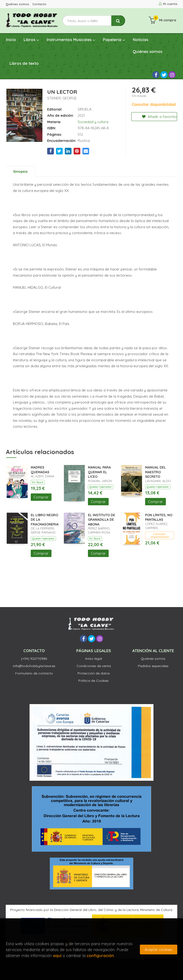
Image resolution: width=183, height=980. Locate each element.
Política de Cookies (93, 680)
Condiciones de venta (93, 666)
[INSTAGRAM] (172, 74)
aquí (57, 955)
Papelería (112, 39)
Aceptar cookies (158, 949)
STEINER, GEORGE (62, 98)
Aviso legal (93, 658)
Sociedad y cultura (93, 122)
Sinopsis (20, 171)
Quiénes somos (17, 4)
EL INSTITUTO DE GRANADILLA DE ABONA (101, 519)
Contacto (39, 4)
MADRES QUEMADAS (40, 469)
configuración (100, 955)
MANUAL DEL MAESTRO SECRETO (155, 472)
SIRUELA (85, 109)
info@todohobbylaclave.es (34, 666)
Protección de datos (93, 673)
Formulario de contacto (34, 673)
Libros (30, 39)
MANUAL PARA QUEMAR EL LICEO (99, 472)
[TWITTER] (164, 74)
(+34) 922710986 (34, 658)
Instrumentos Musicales (70, 39)
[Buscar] (118, 20)
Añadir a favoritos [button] (162, 116)
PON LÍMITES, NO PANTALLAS (158, 517)
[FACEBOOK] (155, 74)
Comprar (41, 497)
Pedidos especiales (153, 666)
